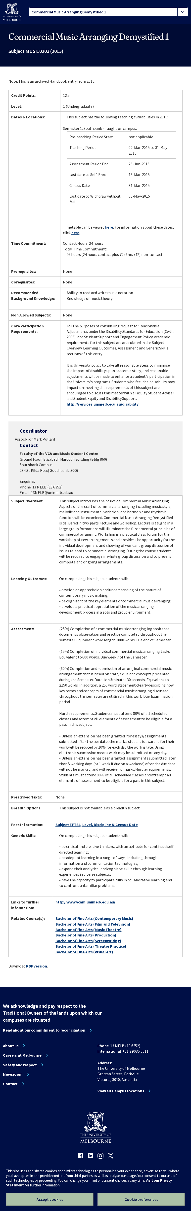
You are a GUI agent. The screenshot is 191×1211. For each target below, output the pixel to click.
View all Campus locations (120, 1090)
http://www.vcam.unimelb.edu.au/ (85, 902)
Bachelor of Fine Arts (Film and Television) (92, 924)
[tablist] (108, 11)
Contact (10, 1083)
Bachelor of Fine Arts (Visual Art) (84, 951)
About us (11, 1045)
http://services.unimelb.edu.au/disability (103, 404)
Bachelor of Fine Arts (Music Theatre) (88, 929)
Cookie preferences (141, 1199)
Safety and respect (20, 1064)
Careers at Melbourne (22, 1055)
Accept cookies (50, 1199)
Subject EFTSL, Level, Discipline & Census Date (96, 824)
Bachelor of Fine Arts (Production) (85, 935)
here (109, 227)
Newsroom (13, 1074)
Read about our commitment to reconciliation (44, 1030)
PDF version (36, 966)
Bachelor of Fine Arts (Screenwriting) (88, 940)
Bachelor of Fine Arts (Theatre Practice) (90, 946)
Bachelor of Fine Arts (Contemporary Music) (94, 918)
